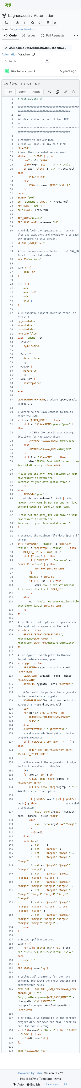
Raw (10, 91)
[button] (17, 23)
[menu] (18, 1084)
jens (13, 71)
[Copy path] (33, 54)
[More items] (76, 35)
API (66, 1084)
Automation (44, 16)
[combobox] (26, 61)
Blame (22, 91)
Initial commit (26, 71)
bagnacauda (19, 16)
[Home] (8, 5)
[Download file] (49, 91)
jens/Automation (25, 29)
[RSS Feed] (6, 23)
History (36, 91)
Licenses (52, 1084)
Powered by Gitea (30, 1073)
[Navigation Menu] (75, 5)
